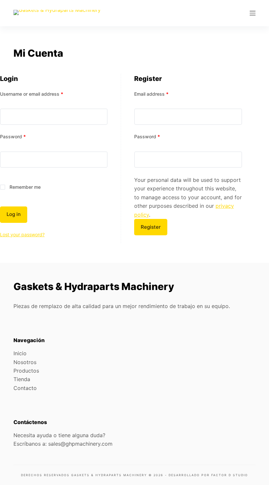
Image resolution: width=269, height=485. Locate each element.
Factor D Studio (229, 475)
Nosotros (24, 362)
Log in (14, 214)
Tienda (21, 379)
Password (13, 136)
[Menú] (253, 13)
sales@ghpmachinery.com (80, 443)
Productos (26, 370)
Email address (151, 94)
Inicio (20, 353)
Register (151, 227)
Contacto (25, 388)
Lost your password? (22, 234)
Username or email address (31, 94)
